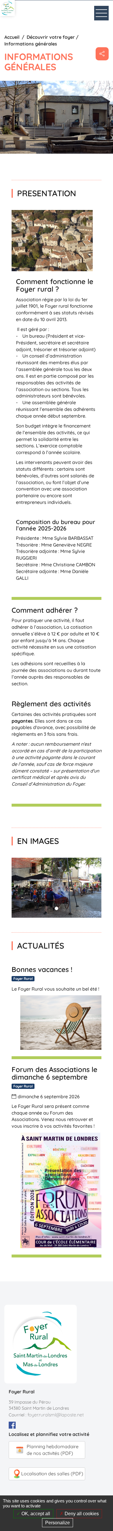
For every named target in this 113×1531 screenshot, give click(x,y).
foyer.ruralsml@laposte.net (56, 1415)
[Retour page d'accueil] (7, 8)
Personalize (57, 1522)
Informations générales (30, 44)
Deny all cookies (81, 1513)
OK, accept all (35, 1513)
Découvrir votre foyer (51, 37)
